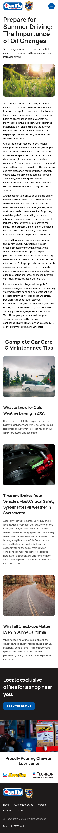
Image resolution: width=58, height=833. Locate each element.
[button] (51, 6)
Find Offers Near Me (19, 706)
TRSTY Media (19, 826)
